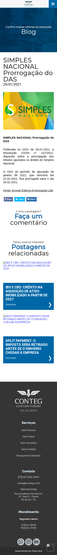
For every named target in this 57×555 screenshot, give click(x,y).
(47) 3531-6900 (31, 477)
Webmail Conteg (28, 489)
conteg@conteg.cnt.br (28, 483)
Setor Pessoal (28, 430)
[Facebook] (8, 199)
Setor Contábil (28, 449)
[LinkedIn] (31, 199)
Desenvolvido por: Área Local (28, 551)
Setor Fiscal (29, 436)
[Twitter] (20, 199)
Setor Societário (28, 443)
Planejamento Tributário (28, 455)
